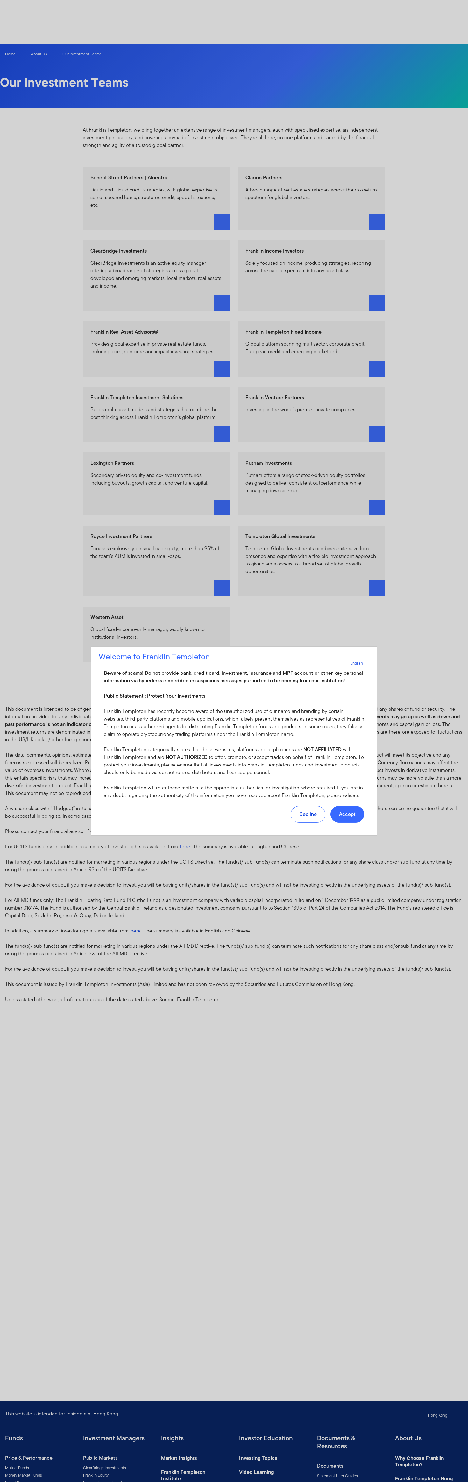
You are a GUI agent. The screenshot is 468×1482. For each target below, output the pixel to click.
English (356, 663)
